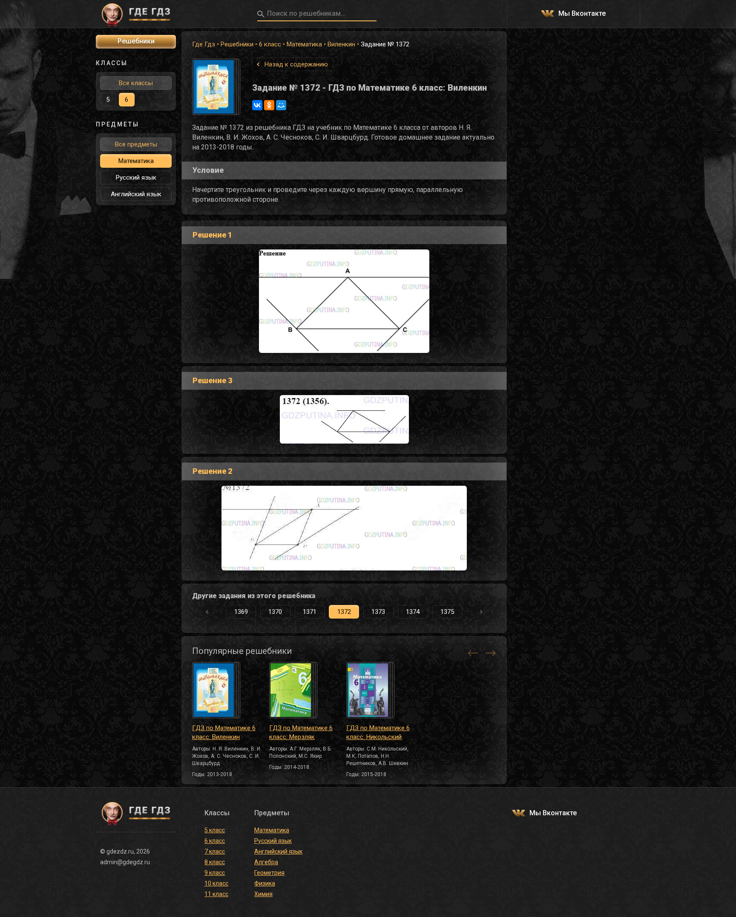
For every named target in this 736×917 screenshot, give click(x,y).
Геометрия (269, 872)
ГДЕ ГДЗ (136, 14)
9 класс (214, 872)
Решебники (237, 44)
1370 (275, 612)
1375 (447, 612)
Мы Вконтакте (582, 13)
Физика (264, 883)
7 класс (214, 851)
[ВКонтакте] (257, 105)
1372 (344, 612)
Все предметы (136, 144)
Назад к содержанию (296, 64)
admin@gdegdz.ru (125, 862)
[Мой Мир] (281, 105)
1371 (309, 612)
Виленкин (341, 44)
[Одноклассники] (269, 105)
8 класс (214, 862)
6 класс (270, 44)
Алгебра (266, 862)
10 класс (216, 883)
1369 (241, 612)
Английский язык (136, 194)
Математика (304, 44)
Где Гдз (203, 44)
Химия (263, 894)
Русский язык (136, 177)
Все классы (136, 83)
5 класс (214, 830)
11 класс (216, 894)
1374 (413, 612)
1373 (378, 612)
